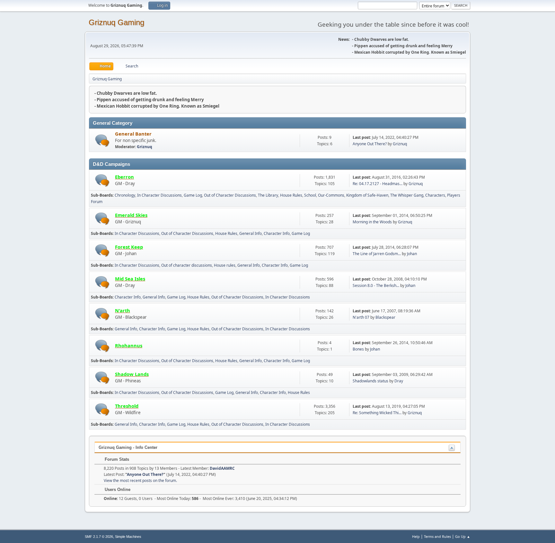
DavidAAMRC (222, 468)
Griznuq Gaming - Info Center (128, 447)
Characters (435, 195)
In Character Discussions (159, 195)
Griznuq (144, 146)
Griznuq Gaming (116, 22)
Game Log (193, 195)
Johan (412, 253)
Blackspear (385, 317)
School (310, 195)
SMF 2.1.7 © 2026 (99, 537)
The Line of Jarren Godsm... (377, 253)
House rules (224, 265)
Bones (358, 349)
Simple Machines (128, 537)
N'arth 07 (361, 317)
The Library (268, 195)
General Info (250, 233)
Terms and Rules (437, 536)
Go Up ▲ (462, 536)
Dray (398, 381)
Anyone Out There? (370, 144)
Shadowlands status (370, 381)
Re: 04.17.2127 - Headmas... (377, 183)
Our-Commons (331, 195)
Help (416, 536)
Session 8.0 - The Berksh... (376, 285)
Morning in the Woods (372, 222)
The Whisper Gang (406, 195)
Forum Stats (116, 459)
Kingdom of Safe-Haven (367, 195)
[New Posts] (102, 140)
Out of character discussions (186, 265)
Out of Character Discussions (230, 195)
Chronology (125, 195)
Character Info (277, 233)
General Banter (133, 133)
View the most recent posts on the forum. (140, 480)
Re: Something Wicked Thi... (377, 412)
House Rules (291, 195)
